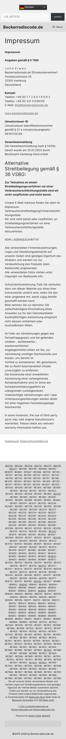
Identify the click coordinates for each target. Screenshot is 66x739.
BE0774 (38, 465)
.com (30, 709)
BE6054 (42, 590)
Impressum (12, 441)
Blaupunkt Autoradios (22, 700)
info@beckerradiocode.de (31, 105)
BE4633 (52, 556)
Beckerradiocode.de (23, 27)
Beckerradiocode (19, 709)
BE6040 (23, 584)
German (29, 7)
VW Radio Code (46, 700)
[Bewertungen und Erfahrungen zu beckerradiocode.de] (33, 706)
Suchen (58, 16)
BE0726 (9, 465)
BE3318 (57, 537)
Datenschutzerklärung (34, 441)
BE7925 (42, 662)
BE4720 (42, 565)
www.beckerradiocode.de (21, 113)
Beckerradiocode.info (44, 709)
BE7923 (33, 662)
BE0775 (47, 465)
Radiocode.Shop (37, 697)
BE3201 (52, 531)
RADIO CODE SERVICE (39, 715)
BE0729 (28, 465)
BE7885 (47, 650)
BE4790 (37, 581)
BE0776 (57, 465)
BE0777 (13, 469)
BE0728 (18, 465)
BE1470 (57, 494)
